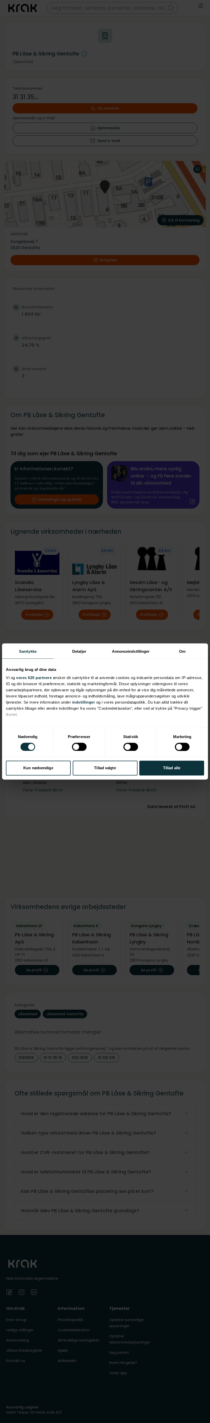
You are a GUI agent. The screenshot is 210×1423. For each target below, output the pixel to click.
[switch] (79, 747)
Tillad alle (171, 768)
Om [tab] (182, 651)
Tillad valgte (105, 768)
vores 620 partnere (34, 677)
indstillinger (83, 702)
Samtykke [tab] (28, 651)
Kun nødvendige (38, 768)
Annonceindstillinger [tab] (131, 651)
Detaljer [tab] (79, 651)
